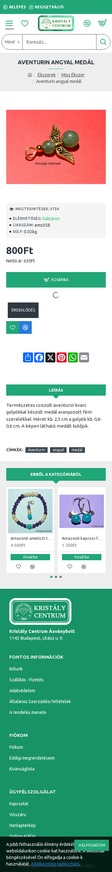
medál (77, 450)
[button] (51, 577)
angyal (58, 450)
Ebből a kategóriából (56, 474)
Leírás (56, 390)
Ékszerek (47, 74)
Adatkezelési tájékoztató (55, 863)
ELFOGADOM (93, 845)
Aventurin (36, 450)
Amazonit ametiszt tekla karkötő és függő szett (32, 538)
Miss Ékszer (73, 74)
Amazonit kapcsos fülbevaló (83, 538)
